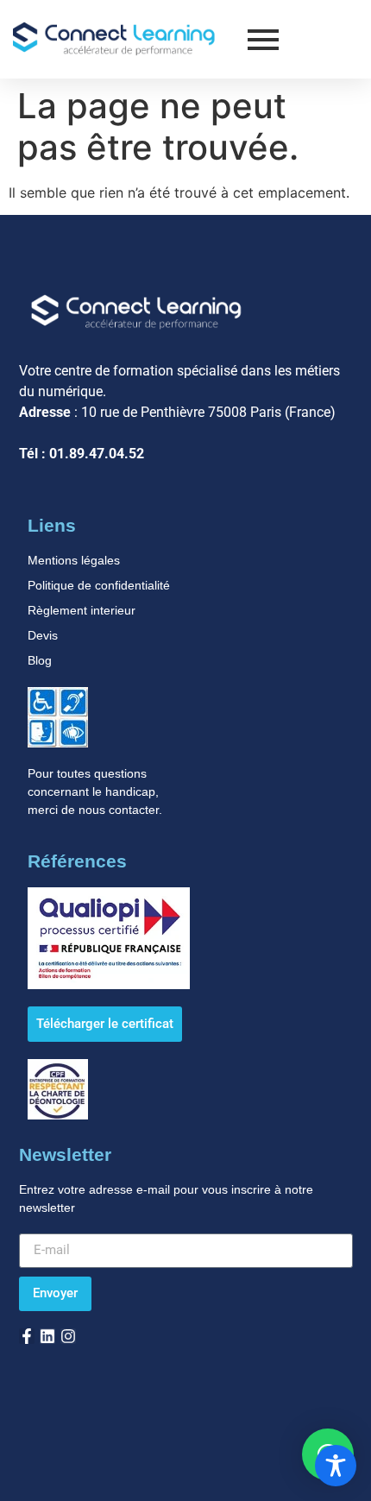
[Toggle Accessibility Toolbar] (335, 1465)
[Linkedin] (47, 1336)
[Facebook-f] (27, 1336)
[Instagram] (68, 1336)
